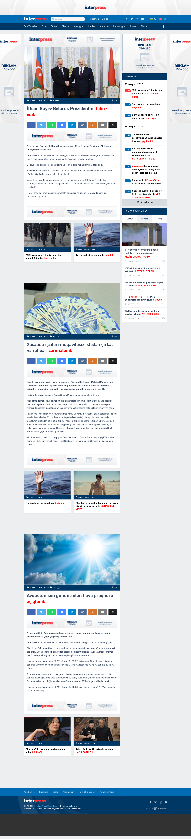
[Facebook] (150, 802)
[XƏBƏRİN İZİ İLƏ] (37, 19)
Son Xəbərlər (30, 26)
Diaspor (145, 26)
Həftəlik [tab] (144, 219)
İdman (133, 26)
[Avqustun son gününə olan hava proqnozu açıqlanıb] (72, 559)
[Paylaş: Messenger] (61, 125)
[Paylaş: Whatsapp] (51, 125)
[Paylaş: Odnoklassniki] (92, 125)
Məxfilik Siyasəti (86, 792)
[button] (112, 125)
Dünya (54, 26)
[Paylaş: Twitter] (41, 125)
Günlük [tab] (130, 219)
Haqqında (94, 19)
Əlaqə (105, 19)
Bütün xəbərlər (145, 202)
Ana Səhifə (29, 792)
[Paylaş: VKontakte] (82, 125)
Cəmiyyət (79, 26)
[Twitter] (155, 802)
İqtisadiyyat (119, 26)
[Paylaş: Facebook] (31, 125)
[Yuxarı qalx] (182, 830)
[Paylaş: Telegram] (72, 125)
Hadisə (91, 26)
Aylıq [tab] (160, 219)
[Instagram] (160, 802)
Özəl (44, 26)
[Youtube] (166, 802)
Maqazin (104, 26)
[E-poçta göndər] (102, 125)
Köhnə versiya (107, 792)
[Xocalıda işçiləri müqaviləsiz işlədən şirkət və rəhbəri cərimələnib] (72, 308)
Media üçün (68, 792)
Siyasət (66, 26)
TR (164, 19)
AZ (155, 19)
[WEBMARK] (156, 808)
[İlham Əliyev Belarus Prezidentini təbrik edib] (72, 72)
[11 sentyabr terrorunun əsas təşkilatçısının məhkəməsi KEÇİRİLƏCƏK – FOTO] (144, 234)
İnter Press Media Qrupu (47, 806)
